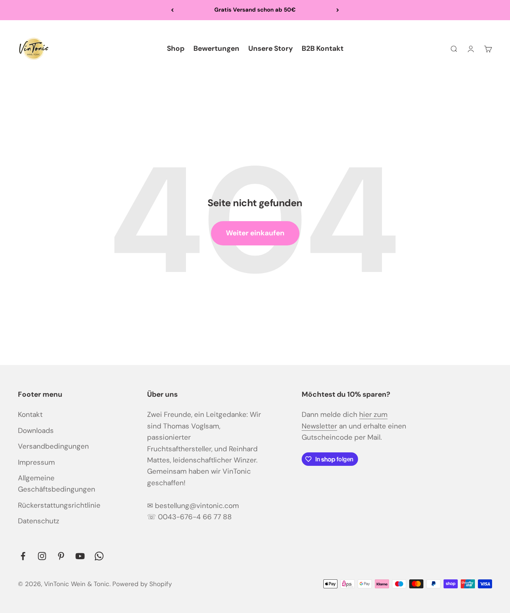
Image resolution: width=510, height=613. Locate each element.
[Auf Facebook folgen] (23, 556)
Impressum (36, 462)
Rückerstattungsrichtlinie (59, 505)
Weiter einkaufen (255, 233)
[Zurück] (172, 10)
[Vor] (337, 10)
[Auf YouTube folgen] (80, 556)
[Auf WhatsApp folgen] (99, 556)
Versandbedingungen (53, 446)
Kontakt (30, 414)
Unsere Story (270, 48)
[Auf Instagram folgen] (42, 556)
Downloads (36, 430)
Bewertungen (216, 48)
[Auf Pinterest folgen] (61, 556)
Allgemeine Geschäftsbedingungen (56, 483)
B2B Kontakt (322, 48)
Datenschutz (38, 521)
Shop (175, 48)
